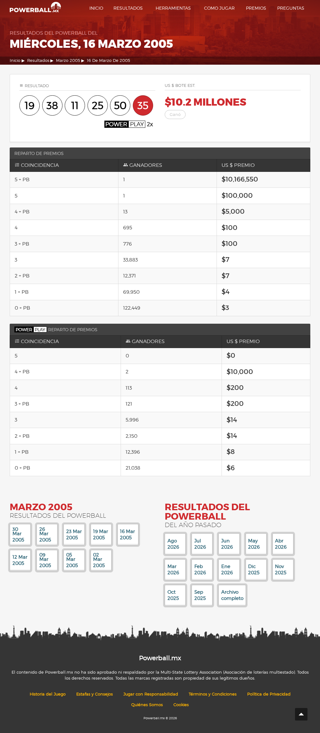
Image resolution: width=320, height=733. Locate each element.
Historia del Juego (48, 694)
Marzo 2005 (68, 60)
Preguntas (290, 8)
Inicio (96, 8)
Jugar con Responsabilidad (150, 694)
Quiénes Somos (147, 704)
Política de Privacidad (269, 694)
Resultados (128, 8)
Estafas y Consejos (94, 694)
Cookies (181, 704)
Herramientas (173, 8)
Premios (256, 8)
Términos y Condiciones (213, 694)
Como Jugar (219, 8)
